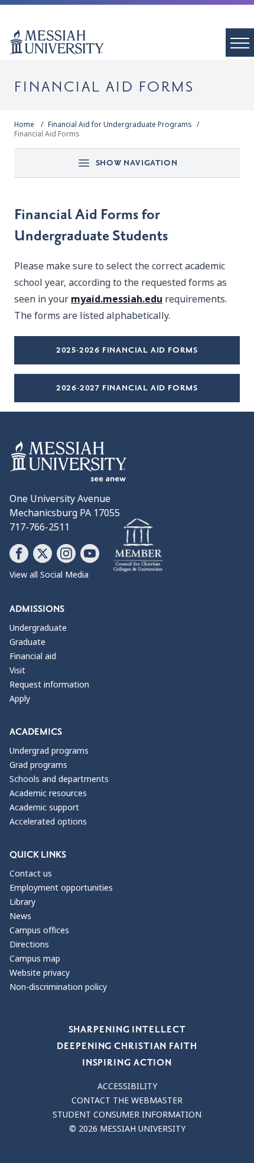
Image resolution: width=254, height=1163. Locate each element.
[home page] (131, 42)
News (20, 916)
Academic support (44, 807)
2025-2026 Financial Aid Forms (127, 350)
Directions (29, 944)
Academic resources (48, 793)
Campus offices (39, 930)
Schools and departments (59, 779)
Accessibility (127, 1086)
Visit (17, 670)
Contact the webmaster (127, 1100)
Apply (19, 699)
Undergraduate (38, 628)
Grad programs (38, 765)
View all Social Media (49, 575)
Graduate (27, 642)
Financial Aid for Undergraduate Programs (120, 124)
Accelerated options (48, 822)
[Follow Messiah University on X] (42, 553)
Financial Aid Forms (47, 134)
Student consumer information (127, 1114)
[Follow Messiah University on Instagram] (66, 553)
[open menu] (240, 42)
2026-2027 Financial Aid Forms (127, 388)
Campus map (34, 959)
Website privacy (39, 973)
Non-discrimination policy (58, 987)
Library (22, 902)
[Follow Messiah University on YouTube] (89, 553)
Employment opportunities (61, 888)
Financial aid (32, 656)
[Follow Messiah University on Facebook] (18, 553)
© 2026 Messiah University (127, 1129)
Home (24, 124)
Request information (49, 684)
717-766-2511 (39, 527)
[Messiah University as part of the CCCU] (137, 546)
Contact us (30, 873)
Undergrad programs (49, 751)
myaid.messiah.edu (116, 299)
